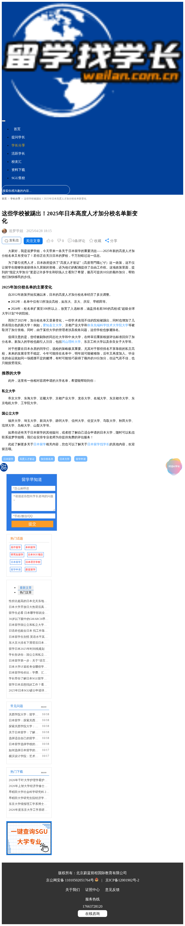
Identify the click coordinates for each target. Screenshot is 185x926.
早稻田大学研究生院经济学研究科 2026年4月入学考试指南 (29, 798)
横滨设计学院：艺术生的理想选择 (25, 756)
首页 (17, 129)
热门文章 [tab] (26, 592)
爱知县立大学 (52, 325)
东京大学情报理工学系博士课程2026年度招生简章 (29, 804)
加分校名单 (47, 459)
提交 (32, 524)
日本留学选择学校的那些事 (25, 744)
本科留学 (30, 547)
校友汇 (17, 161)
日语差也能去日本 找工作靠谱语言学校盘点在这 (29, 630)
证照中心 (93, 890)
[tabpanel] (29, 622)
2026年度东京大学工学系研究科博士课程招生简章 (29, 809)
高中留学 (16, 547)
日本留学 (39, 444)
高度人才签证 (27, 459)
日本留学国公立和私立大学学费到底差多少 (29, 624)
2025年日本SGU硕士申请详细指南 (29, 690)
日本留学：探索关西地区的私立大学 (25, 720)
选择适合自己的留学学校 (25, 738)
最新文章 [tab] (26, 587)
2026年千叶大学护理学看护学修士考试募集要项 (29, 780)
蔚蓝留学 (30, 569)
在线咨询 (92, 914)
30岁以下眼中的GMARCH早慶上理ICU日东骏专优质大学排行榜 (29, 619)
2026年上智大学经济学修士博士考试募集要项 (29, 786)
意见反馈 (112, 890)
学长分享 (18, 145)
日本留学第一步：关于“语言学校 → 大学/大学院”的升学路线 (29, 660)
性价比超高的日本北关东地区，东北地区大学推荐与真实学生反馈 (29, 601)
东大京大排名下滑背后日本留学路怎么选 (29, 642)
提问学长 (18, 137)
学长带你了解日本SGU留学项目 (29, 678)
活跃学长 (18, 153)
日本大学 (64, 459)
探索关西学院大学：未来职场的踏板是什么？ (25, 726)
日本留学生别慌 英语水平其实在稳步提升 (29, 636)
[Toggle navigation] (3, 121)
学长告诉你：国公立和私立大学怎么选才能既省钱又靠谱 (29, 654)
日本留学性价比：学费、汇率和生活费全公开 (29, 672)
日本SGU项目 (35, 554)
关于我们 (73, 890)
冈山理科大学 (71, 341)
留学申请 (81, 459)
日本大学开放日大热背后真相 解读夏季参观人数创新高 (29, 607)
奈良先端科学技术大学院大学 (107, 325)
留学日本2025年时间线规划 (26, 648)
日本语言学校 (32, 562)
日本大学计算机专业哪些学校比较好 (29, 666)
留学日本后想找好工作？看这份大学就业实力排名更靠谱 (29, 684)
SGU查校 (18, 178)
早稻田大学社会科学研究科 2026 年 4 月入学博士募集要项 (29, 792)
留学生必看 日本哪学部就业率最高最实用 (29, 612)
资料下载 (18, 170)
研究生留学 (17, 554)
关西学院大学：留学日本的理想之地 (25, 714)
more (43, 706)
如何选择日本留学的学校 (25, 750)
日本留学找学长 (98, 444)
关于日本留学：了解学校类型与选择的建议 (25, 732)
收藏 (97, 241)
